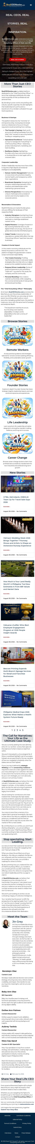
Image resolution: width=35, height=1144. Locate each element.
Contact (17, 1137)
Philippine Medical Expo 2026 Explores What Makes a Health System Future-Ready (17, 714)
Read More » (6, 506)
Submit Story (17, 1127)
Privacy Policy (26, 1123)
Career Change (17, 457)
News (16, 1133)
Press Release (26, 1133)
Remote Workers (17, 349)
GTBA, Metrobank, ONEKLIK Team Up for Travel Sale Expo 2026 (16, 499)
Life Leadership (17, 422)
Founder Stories (17, 385)
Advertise (7, 1115)
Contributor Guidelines (23, 1115)
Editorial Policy (17, 1119)
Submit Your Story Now (9, 1109)
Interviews (8, 1133)
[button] (30, 5)
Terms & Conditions (10, 1123)
